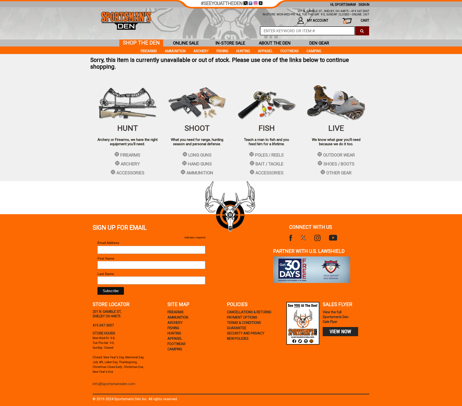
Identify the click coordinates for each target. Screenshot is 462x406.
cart (356, 21)
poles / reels (269, 154)
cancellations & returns (249, 312)
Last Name (105, 274)
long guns (200, 154)
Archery (201, 51)
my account (317, 20)
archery (130, 163)
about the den (275, 43)
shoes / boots (338, 163)
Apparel (265, 51)
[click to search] (362, 30)
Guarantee (236, 328)
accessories (130, 172)
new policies (238, 339)
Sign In (364, 5)
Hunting (243, 51)
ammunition (199, 172)
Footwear (290, 51)
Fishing (222, 51)
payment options (242, 317)
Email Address (109, 243)
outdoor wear (339, 154)
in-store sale (230, 43)
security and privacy (245, 333)
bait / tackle (269, 163)
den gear (319, 43)
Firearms (149, 51)
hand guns (200, 163)
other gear (339, 172)
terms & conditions (244, 323)
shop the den (141, 43)
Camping (314, 51)
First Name (105, 258)
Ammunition (175, 51)
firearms (130, 154)
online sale (186, 43)
